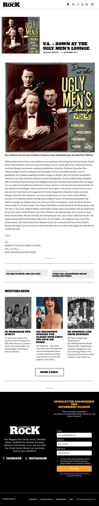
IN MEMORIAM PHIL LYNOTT (18, 333)
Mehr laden (49, 372)
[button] (73, 4)
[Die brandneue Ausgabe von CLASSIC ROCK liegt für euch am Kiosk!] (49, 313)
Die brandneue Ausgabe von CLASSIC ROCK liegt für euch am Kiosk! (49, 337)
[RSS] (87, 4)
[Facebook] (78, 4)
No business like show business (79, 333)
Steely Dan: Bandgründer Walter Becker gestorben (70, 275)
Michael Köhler (50, 52)
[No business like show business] (81, 313)
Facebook (14, 458)
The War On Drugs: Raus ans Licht (23, 274)
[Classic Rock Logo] (11, 4)
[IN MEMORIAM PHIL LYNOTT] (18, 313)
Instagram (38, 458)
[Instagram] (82, 4)
